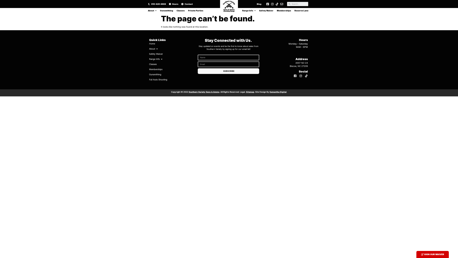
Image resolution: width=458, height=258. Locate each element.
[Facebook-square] (267, 4)
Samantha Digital (278, 92)
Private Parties (195, 10)
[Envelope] (281, 4)
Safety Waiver (266, 10)
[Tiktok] (277, 4)
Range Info (247, 10)
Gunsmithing (166, 10)
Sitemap (250, 92)
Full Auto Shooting (158, 79)
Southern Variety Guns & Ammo (204, 92)
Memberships (284, 10)
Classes (181, 10)
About (151, 10)
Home (152, 43)
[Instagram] (272, 4)
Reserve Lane (301, 10)
